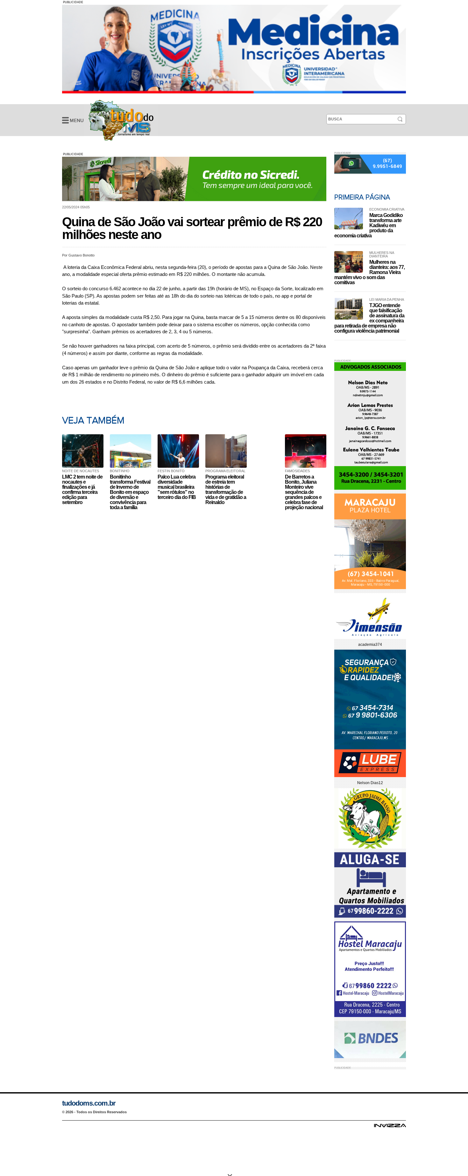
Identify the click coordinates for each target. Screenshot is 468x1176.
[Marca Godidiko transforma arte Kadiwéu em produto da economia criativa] (348, 218)
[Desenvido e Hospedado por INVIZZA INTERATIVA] (390, 1127)
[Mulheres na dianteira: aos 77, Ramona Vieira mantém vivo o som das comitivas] (348, 262)
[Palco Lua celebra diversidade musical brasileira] (180, 451)
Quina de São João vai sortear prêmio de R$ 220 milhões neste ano (121, 120)
